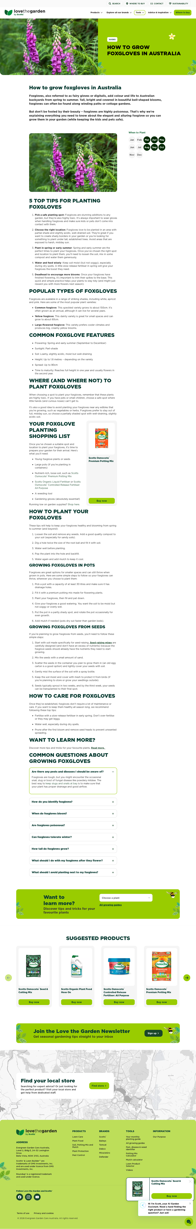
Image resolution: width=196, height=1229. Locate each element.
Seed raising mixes (101, 642)
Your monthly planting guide (133, 1138)
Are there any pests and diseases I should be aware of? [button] (68, 771)
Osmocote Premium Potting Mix (53, 476)
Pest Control (78, 1155)
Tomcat (102, 1144)
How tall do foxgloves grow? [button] (50, 849)
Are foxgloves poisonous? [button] (49, 825)
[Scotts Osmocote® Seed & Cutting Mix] (34, 966)
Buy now (106, 501)
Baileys (102, 1140)
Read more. (98, 747)
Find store (98, 1085)
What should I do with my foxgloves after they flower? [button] (67, 860)
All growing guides (110, 904)
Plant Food (77, 1140)
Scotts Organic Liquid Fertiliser (52, 481)
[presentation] (186, 977)
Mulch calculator (134, 1159)
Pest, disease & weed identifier (136, 1148)
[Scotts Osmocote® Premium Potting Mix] (101, 438)
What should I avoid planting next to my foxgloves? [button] (65, 872)
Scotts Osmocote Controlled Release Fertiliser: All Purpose (58, 485)
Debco (102, 1148)
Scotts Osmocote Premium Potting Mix (101, 459)
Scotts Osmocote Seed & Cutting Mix (166, 1182)
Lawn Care (77, 1136)
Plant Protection (80, 1151)
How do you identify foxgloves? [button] (52, 802)
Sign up (152, 1033)
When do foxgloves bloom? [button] (49, 813)
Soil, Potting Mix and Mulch (82, 1146)
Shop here (73, 504)
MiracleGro (104, 1152)
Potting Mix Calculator (131, 1154)
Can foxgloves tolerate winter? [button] (52, 837)
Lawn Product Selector (133, 1164)
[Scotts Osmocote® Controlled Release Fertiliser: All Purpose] (119, 966)
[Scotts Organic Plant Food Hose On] (76, 966)
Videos (129, 1170)
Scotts (74, 473)
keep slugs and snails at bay (61, 783)
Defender (103, 1156)
